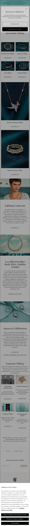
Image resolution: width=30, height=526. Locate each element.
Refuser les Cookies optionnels (15, 519)
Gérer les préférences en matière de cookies (15, 514)
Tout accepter (15, 523)
